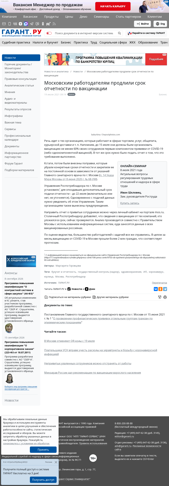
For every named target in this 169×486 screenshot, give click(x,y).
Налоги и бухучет (45, 42)
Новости (10, 57)
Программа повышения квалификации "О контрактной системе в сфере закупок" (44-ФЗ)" (19, 288)
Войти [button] (145, 23)
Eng (163, 23)
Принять (43, 449)
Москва (59, 276)
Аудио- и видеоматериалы (16, 100)
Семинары (101, 17)
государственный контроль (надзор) (98, 271)
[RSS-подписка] (54, 24)
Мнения (10, 92)
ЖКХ (132, 42)
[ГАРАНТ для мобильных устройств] (10, 24)
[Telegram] (165, 289)
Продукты (51, 17)
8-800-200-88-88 (124, 423)
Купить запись (129, 203)
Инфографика (14, 116)
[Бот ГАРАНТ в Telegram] (37, 24)
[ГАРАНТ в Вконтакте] (15, 24)
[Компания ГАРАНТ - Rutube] (49, 24)
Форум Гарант (14, 163)
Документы (12, 146)
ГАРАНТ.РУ (64, 282)
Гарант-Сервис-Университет (73, 479)
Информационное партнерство (16, 155)
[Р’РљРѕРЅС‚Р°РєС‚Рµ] (156, 289)
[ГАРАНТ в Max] (26, 24)
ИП (145, 271)
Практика (81, 42)
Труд (93, 42)
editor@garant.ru (124, 436)
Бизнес (66, 42)
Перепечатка (159, 282)
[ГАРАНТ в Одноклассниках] (43, 24)
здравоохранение (131, 271)
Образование (148, 42)
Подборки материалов (19, 170)
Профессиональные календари (18, 137)
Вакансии (30, 17)
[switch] (49, 33)
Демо (83, 17)
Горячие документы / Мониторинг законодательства (18, 68)
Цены (69, 17)
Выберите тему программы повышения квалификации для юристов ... (21, 387)
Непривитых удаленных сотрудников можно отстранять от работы (87, 363)
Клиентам (155, 17)
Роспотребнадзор (76, 276)
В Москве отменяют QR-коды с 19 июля (69, 341)
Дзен (92, 289)
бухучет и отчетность (63, 271)
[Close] (56, 462)
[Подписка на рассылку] (4, 24)
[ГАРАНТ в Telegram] (32, 24)
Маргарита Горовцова (68, 265)
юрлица (48, 276)
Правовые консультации (20, 79)
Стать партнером (128, 17)
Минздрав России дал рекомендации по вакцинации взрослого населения (92, 372)
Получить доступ (43, 480)
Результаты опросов (18, 109)
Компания (9, 17)
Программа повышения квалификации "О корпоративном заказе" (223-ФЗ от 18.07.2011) (19, 347)
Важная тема (13, 122)
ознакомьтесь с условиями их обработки (26, 443)
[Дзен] (20, 23)
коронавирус (156, 271)
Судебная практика (16, 42)
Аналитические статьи (19, 85)
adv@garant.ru (123, 445)
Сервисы (10, 129)
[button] (146, 33)
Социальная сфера (113, 42)
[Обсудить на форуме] (160, 297)
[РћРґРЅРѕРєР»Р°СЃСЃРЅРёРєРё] (160, 289)
